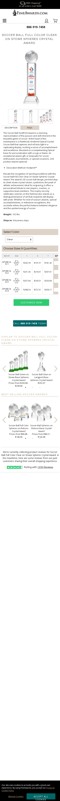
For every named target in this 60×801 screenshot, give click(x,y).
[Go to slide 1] (25, 387)
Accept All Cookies (41, 797)
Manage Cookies (15, 796)
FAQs (29, 127)
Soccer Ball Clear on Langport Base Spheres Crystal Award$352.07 (41, 378)
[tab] (11, 127)
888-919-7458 (36, 27)
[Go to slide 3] (40, 387)
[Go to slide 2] (32, 387)
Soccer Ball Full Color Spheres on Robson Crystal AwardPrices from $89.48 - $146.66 (19, 431)
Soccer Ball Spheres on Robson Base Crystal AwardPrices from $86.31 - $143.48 (41, 431)
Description (11, 127)
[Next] (55, 368)
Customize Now (31, 302)
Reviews (45, 467)
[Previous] (4, 368)
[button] (4, 20)
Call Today (29, 323)
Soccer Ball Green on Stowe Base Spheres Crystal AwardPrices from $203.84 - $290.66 (18, 380)
